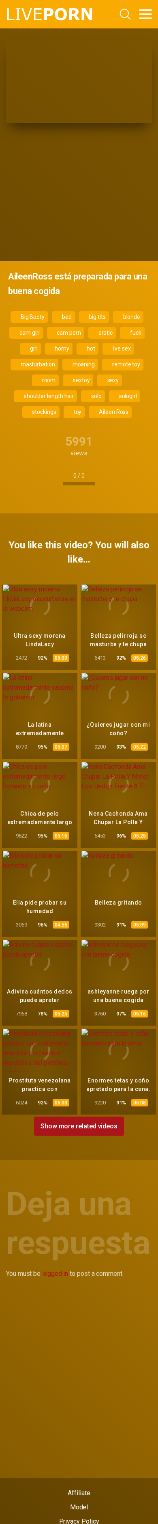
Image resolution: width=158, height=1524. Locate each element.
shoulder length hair (48, 396)
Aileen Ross (113, 412)
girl (33, 348)
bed (66, 317)
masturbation (37, 364)
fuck (135, 332)
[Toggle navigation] (145, 14)
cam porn (68, 332)
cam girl (28, 332)
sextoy (81, 380)
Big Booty (32, 317)
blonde (131, 317)
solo (96, 396)
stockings (43, 412)
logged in (55, 1273)
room (48, 380)
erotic (105, 332)
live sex (121, 348)
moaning (83, 364)
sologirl (127, 396)
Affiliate (79, 1493)
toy (77, 412)
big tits (97, 317)
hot (90, 348)
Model (79, 1507)
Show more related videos (79, 1126)
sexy (112, 380)
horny (62, 348)
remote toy (125, 364)
